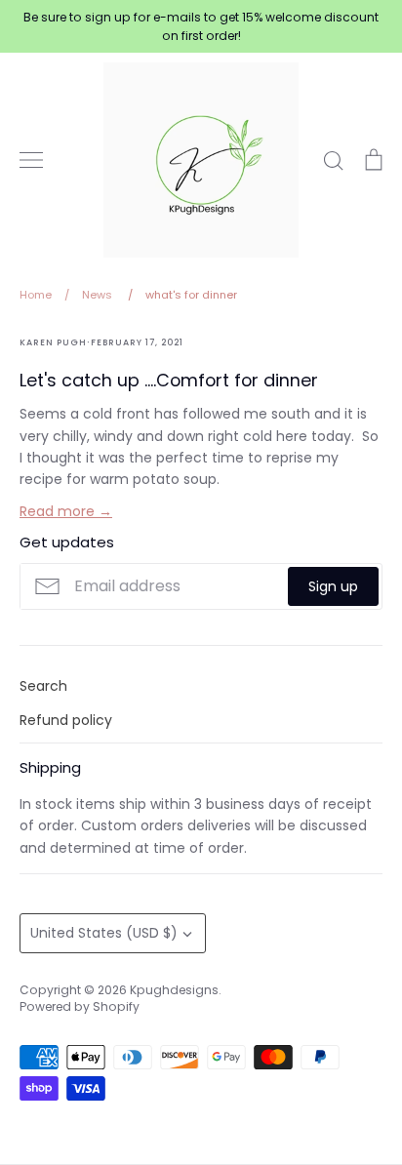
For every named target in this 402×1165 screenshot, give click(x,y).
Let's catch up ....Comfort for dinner (169, 380)
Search (43, 686)
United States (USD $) (104, 933)
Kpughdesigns (174, 990)
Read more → (66, 511)
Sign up (333, 586)
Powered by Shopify (80, 1006)
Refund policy (66, 720)
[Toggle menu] (31, 160)
